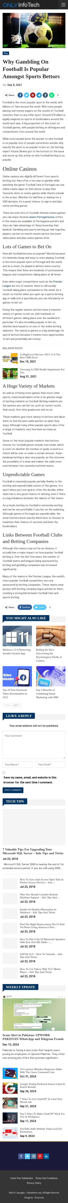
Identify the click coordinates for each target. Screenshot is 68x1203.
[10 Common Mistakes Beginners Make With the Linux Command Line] (10, 1073)
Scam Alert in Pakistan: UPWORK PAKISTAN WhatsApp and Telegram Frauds (33, 1037)
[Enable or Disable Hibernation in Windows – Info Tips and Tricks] (10, 913)
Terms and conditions (46, 1178)
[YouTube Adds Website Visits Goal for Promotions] (10, 1133)
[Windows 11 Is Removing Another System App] (17, 636)
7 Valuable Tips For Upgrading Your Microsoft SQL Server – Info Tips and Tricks (33, 851)
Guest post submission (21, 1178)
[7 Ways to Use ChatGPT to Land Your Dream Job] (10, 1103)
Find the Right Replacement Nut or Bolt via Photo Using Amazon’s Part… (42, 926)
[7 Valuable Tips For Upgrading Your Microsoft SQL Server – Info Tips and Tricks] (34, 827)
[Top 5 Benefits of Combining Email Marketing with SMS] (50, 676)
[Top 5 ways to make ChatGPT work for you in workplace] (10, 1118)
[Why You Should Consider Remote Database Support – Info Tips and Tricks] (10, 898)
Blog (6, 53)
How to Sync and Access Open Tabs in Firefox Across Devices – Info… (41, 881)
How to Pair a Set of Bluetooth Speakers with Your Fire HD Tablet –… (42, 941)
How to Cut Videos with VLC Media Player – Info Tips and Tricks (40, 970)
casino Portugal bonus (42, 217)
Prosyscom (39, 1197)
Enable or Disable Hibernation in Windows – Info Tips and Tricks (38, 911)
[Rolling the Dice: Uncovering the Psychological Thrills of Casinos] (50, 636)
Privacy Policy (34, 1183)
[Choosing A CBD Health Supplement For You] (10, 373)
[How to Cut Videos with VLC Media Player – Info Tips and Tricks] (10, 973)
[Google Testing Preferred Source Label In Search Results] (10, 1088)
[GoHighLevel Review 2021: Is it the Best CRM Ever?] (10, 358)
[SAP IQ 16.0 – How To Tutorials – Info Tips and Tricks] (10, 958)
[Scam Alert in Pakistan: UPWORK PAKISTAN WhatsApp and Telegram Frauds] (34, 1013)
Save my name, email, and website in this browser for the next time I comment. (29, 780)
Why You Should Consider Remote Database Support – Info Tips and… (39, 896)
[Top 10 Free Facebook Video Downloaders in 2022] (17, 676)
